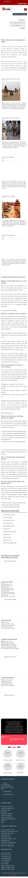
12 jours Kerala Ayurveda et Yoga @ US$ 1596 (14, 431)
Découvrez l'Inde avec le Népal (8, 593)
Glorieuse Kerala (5, 622)
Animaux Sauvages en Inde (9, 526)
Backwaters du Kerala (6, 681)
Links (2, 822)
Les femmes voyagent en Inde (8, 838)
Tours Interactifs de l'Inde (8, 520)
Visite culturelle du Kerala (7, 684)
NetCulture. (14, 874)
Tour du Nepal (4, 863)
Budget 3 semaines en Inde (8, 869)
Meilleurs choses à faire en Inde (10, 542)
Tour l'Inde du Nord (6, 854)
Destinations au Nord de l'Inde (11, 78)
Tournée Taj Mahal (5, 853)
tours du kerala (7, 678)
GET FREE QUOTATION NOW (8, 310)
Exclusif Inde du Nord (6, 584)
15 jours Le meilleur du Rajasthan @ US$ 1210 (14, 433)
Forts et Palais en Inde (8, 523)
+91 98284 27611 (7, 791)
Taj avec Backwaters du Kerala (8, 628)
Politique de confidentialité (8, 819)
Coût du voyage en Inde (7, 833)
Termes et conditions (6, 815)
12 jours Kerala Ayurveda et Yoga (11, 504)
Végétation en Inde (7, 540)
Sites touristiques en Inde (8, 514)
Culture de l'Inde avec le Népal (8, 596)
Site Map (3, 820)
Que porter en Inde (6, 836)
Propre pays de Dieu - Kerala (7, 623)
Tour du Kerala (5, 862)
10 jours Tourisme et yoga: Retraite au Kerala (14, 502)
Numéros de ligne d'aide (7, 845)
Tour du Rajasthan (5, 860)
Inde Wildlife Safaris (6, 858)
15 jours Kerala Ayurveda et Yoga (11, 506)
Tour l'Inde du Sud (6, 856)
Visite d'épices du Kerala (6, 682)
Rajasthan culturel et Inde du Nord (9, 645)
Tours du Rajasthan (9, 639)
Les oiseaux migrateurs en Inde (9, 531)
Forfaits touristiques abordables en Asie (10, 556)
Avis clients (4, 811)
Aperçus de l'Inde (5, 591)
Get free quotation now (7, 413)
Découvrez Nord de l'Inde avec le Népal (10, 648)
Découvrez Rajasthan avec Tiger (8, 644)
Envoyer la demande (20, 14)
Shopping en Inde (5, 840)
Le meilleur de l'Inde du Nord (7, 592)
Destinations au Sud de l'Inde (10, 118)
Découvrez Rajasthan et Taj (7, 589)
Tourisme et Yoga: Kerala (7, 679)
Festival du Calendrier (8, 235)
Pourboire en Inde (5, 835)
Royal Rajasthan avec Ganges (7, 643)
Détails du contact (6, 810)
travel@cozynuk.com (8, 794)
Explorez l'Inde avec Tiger (7, 585)
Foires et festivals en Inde (7, 829)
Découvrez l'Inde (5, 587)
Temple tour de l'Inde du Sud (7, 625)
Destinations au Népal (8, 196)
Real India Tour (4, 595)
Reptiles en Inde (6, 534)
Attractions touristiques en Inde (9, 831)
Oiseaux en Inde (6, 528)
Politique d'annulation (6, 817)
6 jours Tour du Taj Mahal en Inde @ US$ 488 (13, 441)
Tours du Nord (7, 582)
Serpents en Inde (7, 537)
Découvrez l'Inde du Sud (6, 626)
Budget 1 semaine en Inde (7, 865)
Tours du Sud (6, 620)
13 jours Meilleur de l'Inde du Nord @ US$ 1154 (14, 435)
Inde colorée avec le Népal (7, 588)
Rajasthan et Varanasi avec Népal (8, 647)
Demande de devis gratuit (8, 808)
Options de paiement (6, 813)
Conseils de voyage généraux (8, 842)
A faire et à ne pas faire (7, 844)
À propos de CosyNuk (6, 806)
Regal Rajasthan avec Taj (6, 641)
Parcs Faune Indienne (8, 157)
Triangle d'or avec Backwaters (8, 685)
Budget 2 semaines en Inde (8, 867)
